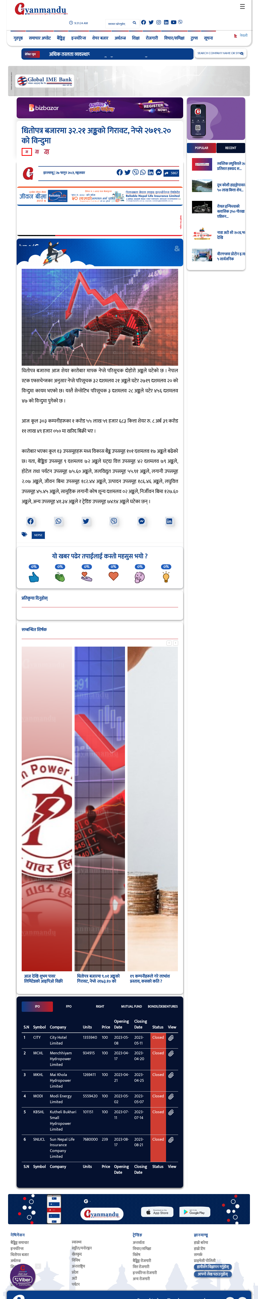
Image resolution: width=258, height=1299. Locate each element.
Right (100, 1006)
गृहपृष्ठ (18, 38)
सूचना (208, 38)
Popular (201, 148)
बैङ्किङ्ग (61, 38)
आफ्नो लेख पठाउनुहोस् (213, 1274)
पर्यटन (76, 1284)
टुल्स (194, 38)
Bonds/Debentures (163, 1006)
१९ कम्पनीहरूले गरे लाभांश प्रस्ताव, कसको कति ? (97, 979)
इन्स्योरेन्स (78, 38)
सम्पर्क (198, 1255)
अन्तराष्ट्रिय (78, 1266)
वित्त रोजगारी (141, 1267)
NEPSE (38, 535)
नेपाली (243, 36)
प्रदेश (75, 1272)
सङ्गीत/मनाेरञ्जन (82, 1248)
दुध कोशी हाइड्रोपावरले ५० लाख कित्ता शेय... (232, 188)
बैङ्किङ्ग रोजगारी (142, 1261)
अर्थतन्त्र (120, 38)
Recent (230, 148)
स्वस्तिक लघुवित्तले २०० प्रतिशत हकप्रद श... (232, 166)
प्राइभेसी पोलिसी (205, 1261)
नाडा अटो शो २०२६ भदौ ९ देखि (233, 235)
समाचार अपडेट (40, 38)
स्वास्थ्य (76, 1242)
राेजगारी (152, 38)
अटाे (74, 1278)
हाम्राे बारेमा (201, 1243)
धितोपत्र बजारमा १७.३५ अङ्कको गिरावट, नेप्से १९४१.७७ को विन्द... (152, 981)
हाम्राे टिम (199, 1249)
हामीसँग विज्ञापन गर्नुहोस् (213, 1267)
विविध (76, 1260)
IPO (37, 1006)
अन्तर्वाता (139, 1243)
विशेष (136, 1255)
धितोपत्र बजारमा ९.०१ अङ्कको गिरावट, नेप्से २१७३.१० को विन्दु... (45, 981)
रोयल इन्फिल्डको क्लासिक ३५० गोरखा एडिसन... (231, 211)
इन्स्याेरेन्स (17, 1249)
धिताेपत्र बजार (20, 1255)
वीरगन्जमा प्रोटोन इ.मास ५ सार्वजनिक (232, 257)
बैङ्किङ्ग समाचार (20, 1243)
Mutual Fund (131, 1006)
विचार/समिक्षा (174, 38)
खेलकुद (77, 1254)
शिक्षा (136, 38)
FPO (69, 1006)
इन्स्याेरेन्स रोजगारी (145, 1273)
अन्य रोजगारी (141, 1279)
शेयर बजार (100, 38)
